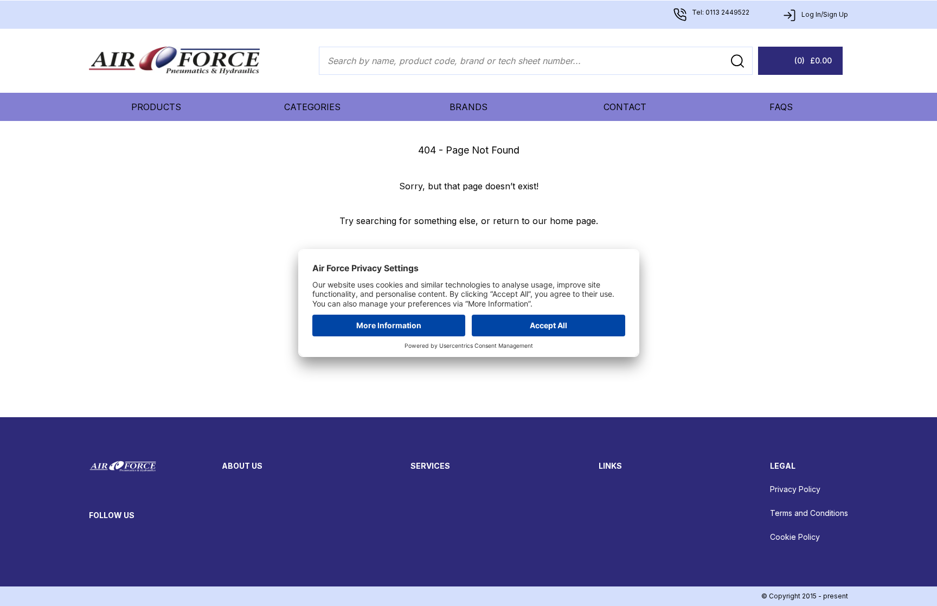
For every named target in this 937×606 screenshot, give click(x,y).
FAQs (781, 106)
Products (156, 106)
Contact (625, 106)
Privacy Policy (795, 489)
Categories (312, 106)
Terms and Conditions (809, 513)
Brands (468, 106)
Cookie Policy (795, 536)
